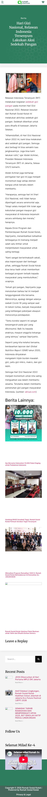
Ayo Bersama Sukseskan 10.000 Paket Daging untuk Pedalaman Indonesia (22, 464)
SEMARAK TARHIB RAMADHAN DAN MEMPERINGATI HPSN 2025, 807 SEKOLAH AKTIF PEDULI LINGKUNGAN (28, 713)
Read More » (19, 682)
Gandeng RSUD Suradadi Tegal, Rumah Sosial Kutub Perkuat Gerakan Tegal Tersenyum (22, 520)
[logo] (24, 2)
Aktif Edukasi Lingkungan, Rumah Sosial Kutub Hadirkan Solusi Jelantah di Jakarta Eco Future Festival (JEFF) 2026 (28, 696)
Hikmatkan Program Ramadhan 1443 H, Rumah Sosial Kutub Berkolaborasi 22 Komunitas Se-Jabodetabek (23, 575)
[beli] (43, 2)
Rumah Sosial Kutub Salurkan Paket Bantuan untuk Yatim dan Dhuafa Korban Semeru (22, 632)
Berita (23, 18)
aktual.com (30, 391)
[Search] (38, 659)
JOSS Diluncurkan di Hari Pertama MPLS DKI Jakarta (28, 678)
